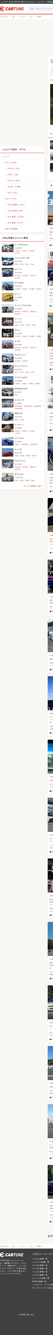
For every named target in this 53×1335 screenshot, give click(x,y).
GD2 (22, 325)
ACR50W (18, 406)
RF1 (16, 372)
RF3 (27, 372)
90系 (28, 456)
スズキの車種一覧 (39, 1275)
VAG (16, 420)
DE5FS (33, 348)
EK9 (16, 264)
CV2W (24, 289)
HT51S (17, 275)
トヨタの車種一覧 (39, 1259)
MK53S (33, 311)
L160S (31, 251)
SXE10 (25, 361)
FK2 (32, 264)
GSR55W (18, 408)
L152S (24, 251)
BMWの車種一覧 (39, 1281)
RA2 (22, 480)
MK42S (25, 311)
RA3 (27, 480)
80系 (22, 456)
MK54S (17, 314)
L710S (17, 433)
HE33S (33, 467)
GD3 (28, 325)
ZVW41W (34, 444)
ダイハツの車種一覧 (40, 1278)
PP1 (16, 300)
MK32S (17, 311)
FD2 (27, 264)
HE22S (25, 467)
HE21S (17, 467)
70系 (16, 456)
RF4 (33, 372)
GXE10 (17, 361)
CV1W (17, 289)
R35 (16, 395)
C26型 (38, 336)
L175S (17, 253)
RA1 (16, 480)
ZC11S (32, 275)
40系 (16, 444)
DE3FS (25, 348)
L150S (17, 251)
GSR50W (37, 406)
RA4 (33, 480)
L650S (17, 431)
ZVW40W (24, 444)
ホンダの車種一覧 (39, 1265)
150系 (30, 383)
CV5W (38, 289)
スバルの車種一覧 (39, 1272)
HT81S (25, 275)
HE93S (17, 469)
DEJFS (17, 350)
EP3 (21, 264)
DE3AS (17, 348)
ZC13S (17, 278)
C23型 (17, 336)
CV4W (31, 289)
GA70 (34, 456)
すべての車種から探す (33, 486)
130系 (17, 383)
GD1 (16, 325)
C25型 (31, 336)
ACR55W (28, 406)
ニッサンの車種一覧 (40, 1262)
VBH (22, 420)
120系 (37, 383)
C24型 (24, 336)
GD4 (34, 325)
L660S (24, 431)
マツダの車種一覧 (39, 1268)
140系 (23, 383)
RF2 (22, 372)
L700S (31, 431)
